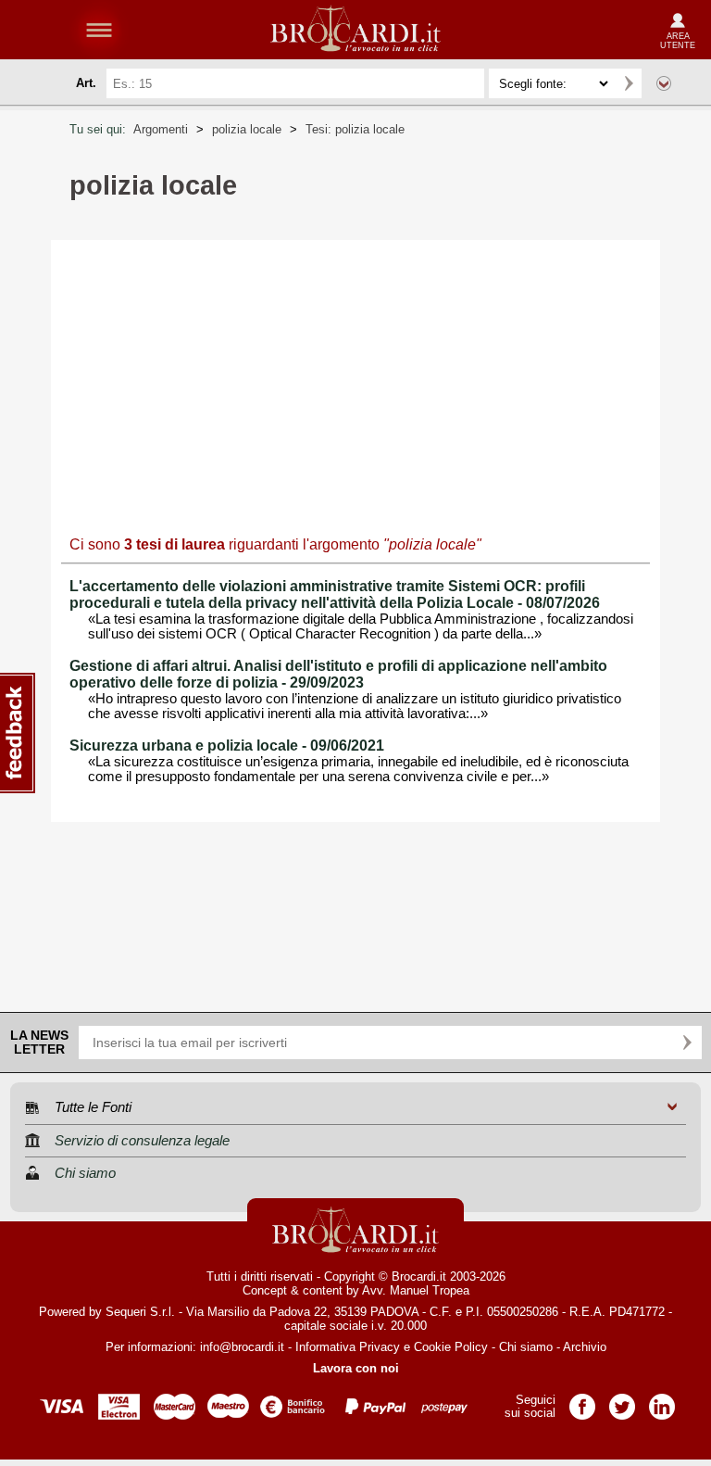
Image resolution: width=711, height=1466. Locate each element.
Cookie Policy (451, 1347)
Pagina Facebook (582, 1401)
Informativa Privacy (347, 1347)
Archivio (584, 1347)
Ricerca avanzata (664, 83)
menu (99, 29)
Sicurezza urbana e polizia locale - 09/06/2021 (226, 745)
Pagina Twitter (622, 1401)
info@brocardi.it (242, 1347)
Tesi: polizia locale (355, 129)
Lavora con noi (356, 1368)
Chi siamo (526, 1347)
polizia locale (246, 129)
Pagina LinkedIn (662, 1401)
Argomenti (160, 129)
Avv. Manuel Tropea (415, 1290)
